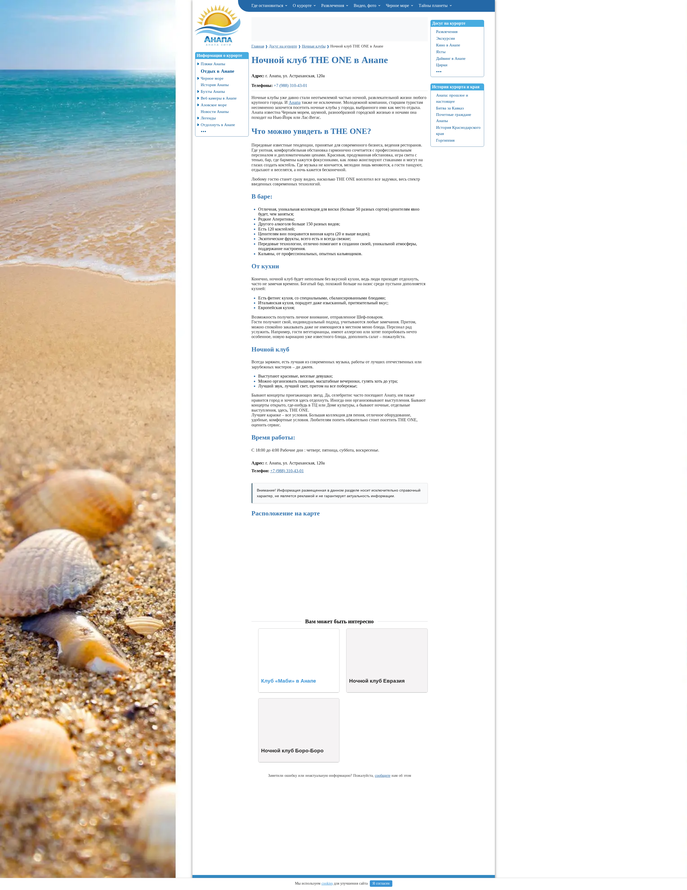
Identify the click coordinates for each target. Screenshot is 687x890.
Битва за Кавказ (450, 108)
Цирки (441, 65)
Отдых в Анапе (217, 71)
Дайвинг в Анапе (451, 58)
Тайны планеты (434, 5)
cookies (327, 883)
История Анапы (215, 84)
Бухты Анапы (213, 91)
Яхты (440, 51)
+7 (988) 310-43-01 (290, 85)
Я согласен (381, 883)
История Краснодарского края (458, 130)
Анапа (295, 102)
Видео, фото (365, 5)
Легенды (208, 118)
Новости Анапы (215, 111)
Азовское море (214, 104)
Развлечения (333, 5)
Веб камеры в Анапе (219, 98)
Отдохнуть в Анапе (218, 124)
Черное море (398, 5)
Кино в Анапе (448, 45)
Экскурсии (445, 38)
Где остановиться (267, 5)
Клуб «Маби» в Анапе (278, 631)
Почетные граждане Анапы (453, 117)
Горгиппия (445, 140)
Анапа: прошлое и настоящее (452, 98)
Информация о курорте (219, 55)
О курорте (303, 5)
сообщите (382, 775)
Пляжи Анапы (213, 63)
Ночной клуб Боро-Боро (280, 700)
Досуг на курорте (448, 23)
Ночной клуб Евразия (366, 631)
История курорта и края (456, 87)
